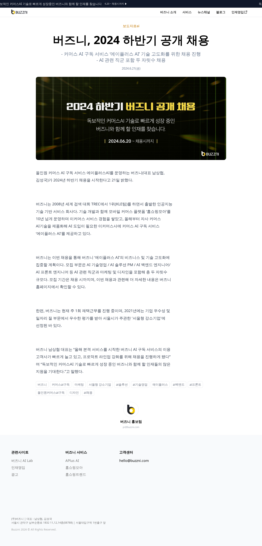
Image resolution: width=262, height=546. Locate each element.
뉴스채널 (204, 12)
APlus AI (72, 460)
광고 (14, 474)
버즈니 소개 (168, 12)
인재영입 (238, 12)
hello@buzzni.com (134, 460)
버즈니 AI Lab (22, 460)
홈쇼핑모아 (74, 467)
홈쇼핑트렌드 (75, 474)
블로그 (220, 12)
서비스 (187, 12)
